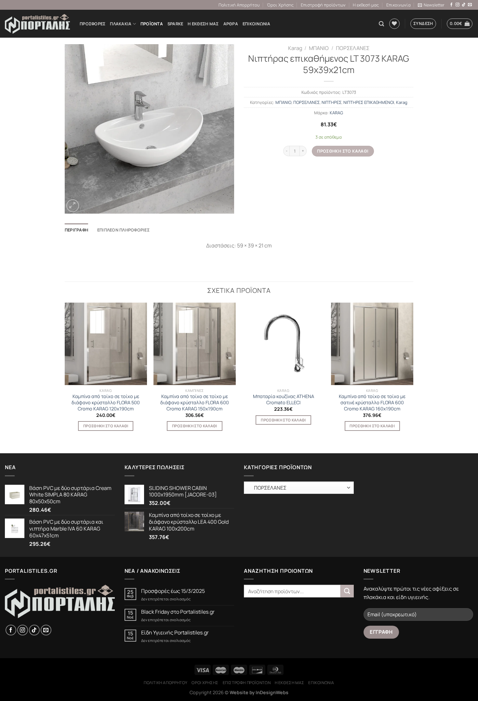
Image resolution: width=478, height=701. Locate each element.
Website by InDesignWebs (259, 692)
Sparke (175, 24)
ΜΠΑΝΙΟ (319, 48)
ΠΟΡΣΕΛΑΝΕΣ (352, 48)
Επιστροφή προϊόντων (323, 5)
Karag (295, 48)
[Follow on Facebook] (451, 5)
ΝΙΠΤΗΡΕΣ (331, 102)
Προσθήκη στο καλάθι (342, 151)
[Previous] (65, 372)
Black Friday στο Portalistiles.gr (178, 612)
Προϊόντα (151, 24)
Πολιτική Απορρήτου (239, 5)
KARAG (336, 113)
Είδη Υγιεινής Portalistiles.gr (175, 633)
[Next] (413, 372)
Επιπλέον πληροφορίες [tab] (123, 230)
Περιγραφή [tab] (76, 230)
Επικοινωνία (398, 5)
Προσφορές (92, 24)
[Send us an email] (470, 5)
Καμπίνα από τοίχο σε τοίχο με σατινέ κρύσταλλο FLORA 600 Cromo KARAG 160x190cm (372, 402)
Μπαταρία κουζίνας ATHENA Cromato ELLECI (283, 400)
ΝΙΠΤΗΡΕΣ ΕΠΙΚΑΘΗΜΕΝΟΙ (368, 102)
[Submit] (346, 591)
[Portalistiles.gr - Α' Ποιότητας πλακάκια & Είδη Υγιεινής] (37, 24)
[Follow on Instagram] (457, 5)
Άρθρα (230, 24)
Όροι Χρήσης (280, 5)
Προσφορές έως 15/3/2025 (173, 591)
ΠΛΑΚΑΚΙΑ (120, 24)
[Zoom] (72, 205)
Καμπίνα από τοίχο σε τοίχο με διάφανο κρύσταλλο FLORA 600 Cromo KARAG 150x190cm (194, 402)
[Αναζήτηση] (381, 24)
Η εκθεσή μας (366, 5)
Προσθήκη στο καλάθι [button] (105, 425)
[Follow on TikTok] (464, 5)
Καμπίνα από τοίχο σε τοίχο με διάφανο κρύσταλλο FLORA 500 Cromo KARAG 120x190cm (106, 402)
